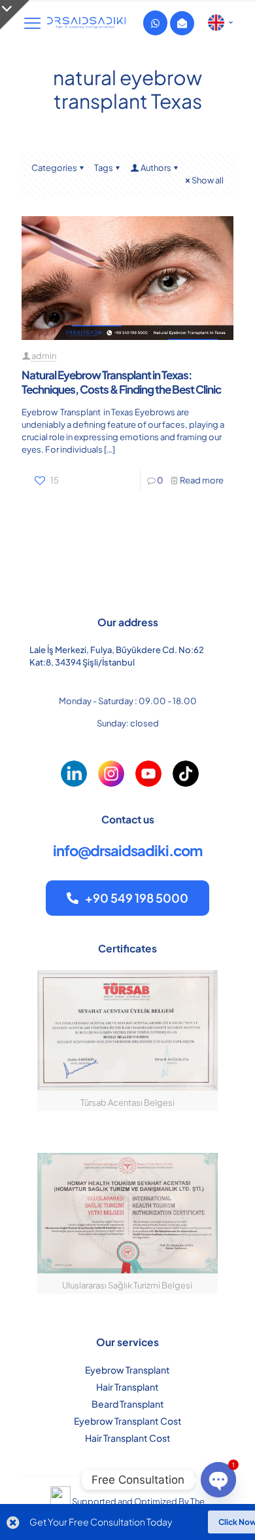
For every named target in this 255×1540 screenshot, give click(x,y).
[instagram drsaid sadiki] (111, 774)
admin (43, 355)
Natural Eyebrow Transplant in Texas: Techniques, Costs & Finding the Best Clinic (121, 381)
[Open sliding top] (14, 14)
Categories (54, 167)
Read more (202, 480)
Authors (156, 167)
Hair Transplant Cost (128, 1438)
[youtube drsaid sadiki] (148, 774)
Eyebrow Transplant (127, 1370)
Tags (103, 167)
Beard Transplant (128, 1404)
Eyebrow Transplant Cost (128, 1421)
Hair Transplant (127, 1387)
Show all (208, 180)
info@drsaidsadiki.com (127, 850)
